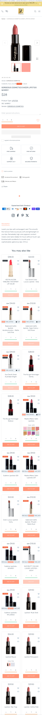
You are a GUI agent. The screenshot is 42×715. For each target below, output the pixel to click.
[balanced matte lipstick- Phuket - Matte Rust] (31, 508)
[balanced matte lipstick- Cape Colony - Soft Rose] (31, 314)
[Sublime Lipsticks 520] (11, 464)
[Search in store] (35, 11)
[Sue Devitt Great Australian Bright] (11, 363)
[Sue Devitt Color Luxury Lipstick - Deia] (31, 268)
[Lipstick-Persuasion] (31, 645)
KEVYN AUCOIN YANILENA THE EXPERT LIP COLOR (11, 282)
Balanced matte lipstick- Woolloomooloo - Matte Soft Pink (11, 329)
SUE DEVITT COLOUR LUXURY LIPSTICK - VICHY (31, 568)
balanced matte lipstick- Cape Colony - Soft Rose (31, 328)
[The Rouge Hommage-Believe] (11, 407)
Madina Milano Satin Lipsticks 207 (31, 477)
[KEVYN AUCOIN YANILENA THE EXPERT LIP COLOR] (11, 268)
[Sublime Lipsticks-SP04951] (11, 554)
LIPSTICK (15, 101)
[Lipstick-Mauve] (11, 645)
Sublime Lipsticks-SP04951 (10, 567)
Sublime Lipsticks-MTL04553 (10, 614)
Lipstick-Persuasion (31, 657)
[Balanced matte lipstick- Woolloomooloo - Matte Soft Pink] (11, 314)
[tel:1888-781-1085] (2, 11)
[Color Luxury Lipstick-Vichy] (11, 508)
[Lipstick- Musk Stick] (31, 601)
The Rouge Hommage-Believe (11, 420)
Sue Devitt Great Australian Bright (11, 376)
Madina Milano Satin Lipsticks (31, 420)
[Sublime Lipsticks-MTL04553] (11, 601)
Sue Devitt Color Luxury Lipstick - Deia (31, 281)
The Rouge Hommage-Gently (31, 376)
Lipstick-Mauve (11, 657)
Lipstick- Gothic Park (31, 707)
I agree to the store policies (12, 140)
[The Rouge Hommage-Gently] (31, 363)
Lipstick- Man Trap (10, 707)
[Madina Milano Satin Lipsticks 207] (31, 464)
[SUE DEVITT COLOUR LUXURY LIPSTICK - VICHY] (31, 554)
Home (3, 19)
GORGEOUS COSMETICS (13, 80)
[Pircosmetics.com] (21, 11)
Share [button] (5, 186)
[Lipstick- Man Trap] (11, 695)
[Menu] (39, 11)
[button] (6, 11)
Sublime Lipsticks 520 (10, 475)
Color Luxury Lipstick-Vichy (10, 521)
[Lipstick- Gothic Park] (31, 695)
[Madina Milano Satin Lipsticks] (31, 407)
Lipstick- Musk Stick (31, 613)
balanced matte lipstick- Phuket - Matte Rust (31, 522)
